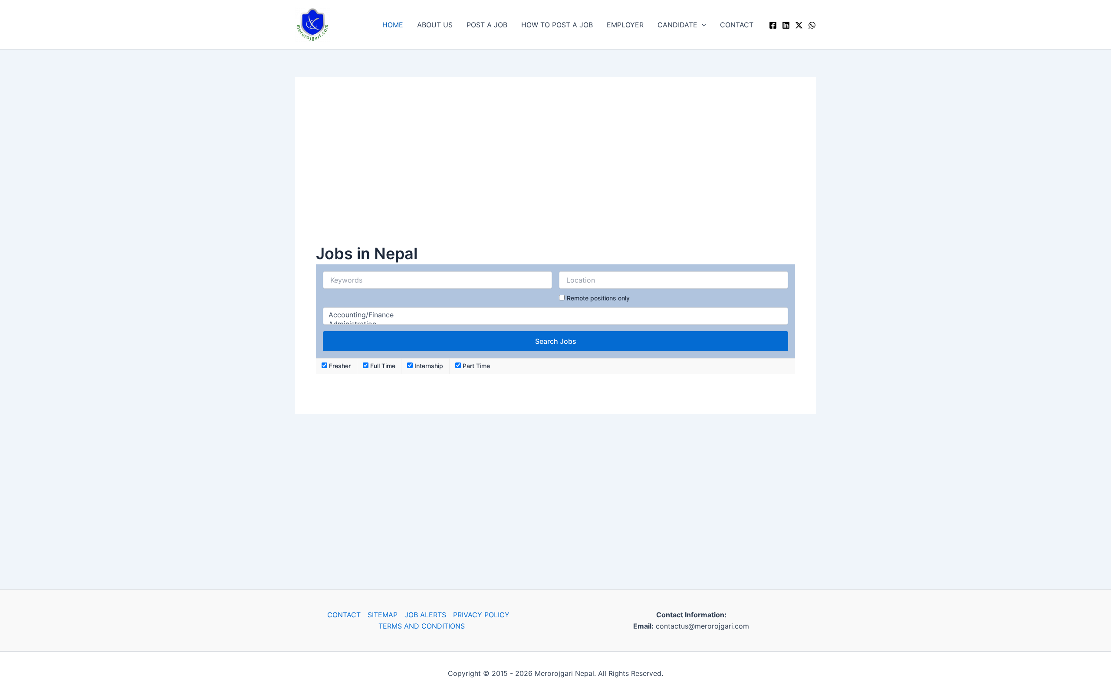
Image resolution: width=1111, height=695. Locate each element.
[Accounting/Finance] (555, 315)
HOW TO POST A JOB (557, 24)
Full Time (381, 365)
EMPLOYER (625, 24)
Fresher (339, 365)
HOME (392, 24)
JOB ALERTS (425, 614)
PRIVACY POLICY (481, 614)
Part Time (475, 365)
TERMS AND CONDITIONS (421, 626)
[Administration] (555, 324)
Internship (428, 365)
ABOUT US (435, 24)
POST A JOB (487, 24)
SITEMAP (383, 614)
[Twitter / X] (799, 25)
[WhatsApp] (812, 25)
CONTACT (736, 24)
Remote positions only (598, 298)
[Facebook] (773, 25)
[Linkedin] (786, 25)
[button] (701, 24)
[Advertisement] (555, 170)
